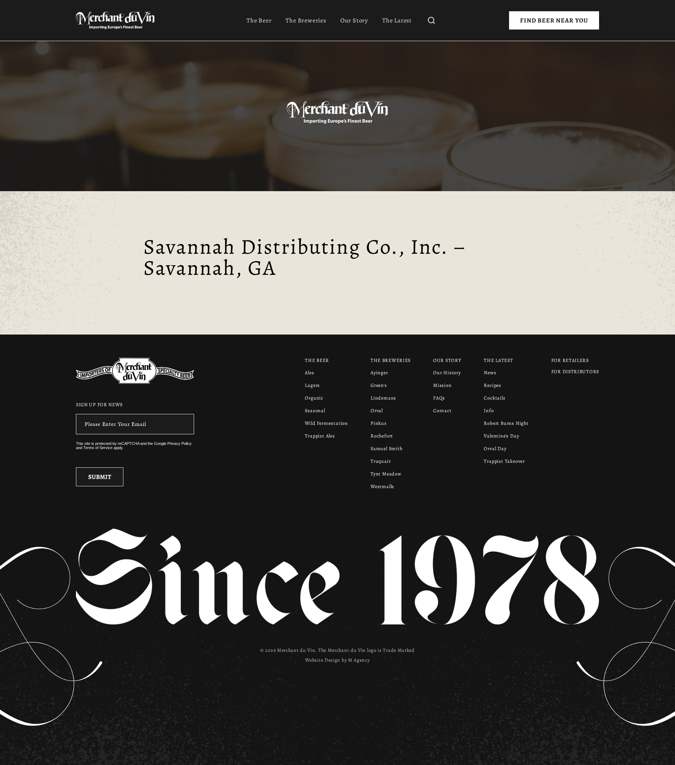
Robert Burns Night (506, 423)
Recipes (492, 385)
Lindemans (383, 398)
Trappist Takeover (504, 461)
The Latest (397, 20)
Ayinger (379, 372)
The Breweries (305, 20)
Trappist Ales (320, 436)
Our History (447, 372)
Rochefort (382, 436)
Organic (314, 398)
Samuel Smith (387, 448)
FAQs (439, 398)
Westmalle (382, 486)
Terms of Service (97, 448)
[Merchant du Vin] (118, 20)
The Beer (258, 20)
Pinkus (379, 423)
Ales (309, 372)
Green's (379, 385)
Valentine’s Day (501, 436)
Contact (442, 410)
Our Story (354, 20)
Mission (442, 385)
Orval (377, 410)
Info (489, 410)
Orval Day (495, 448)
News (490, 372)
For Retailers (570, 360)
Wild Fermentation (326, 423)
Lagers (312, 385)
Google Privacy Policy (173, 443)
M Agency (359, 660)
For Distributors (575, 371)
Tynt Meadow (386, 474)
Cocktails (494, 398)
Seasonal (315, 410)
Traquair (381, 461)
